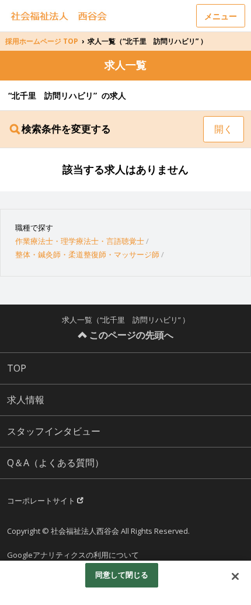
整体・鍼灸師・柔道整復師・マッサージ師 (87, 254)
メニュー (220, 16)
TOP (16, 368)
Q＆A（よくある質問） (55, 462)
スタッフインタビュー (53, 431)
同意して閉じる (122, 574)
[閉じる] (235, 576)
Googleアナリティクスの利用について (73, 555)
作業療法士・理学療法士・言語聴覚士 (79, 241)
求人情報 (25, 399)
